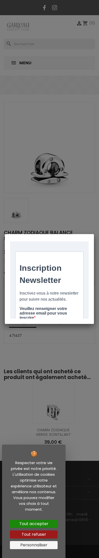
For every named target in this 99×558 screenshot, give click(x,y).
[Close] (93, 234)
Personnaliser (33, 545)
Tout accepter (33, 524)
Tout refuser (34, 534)
